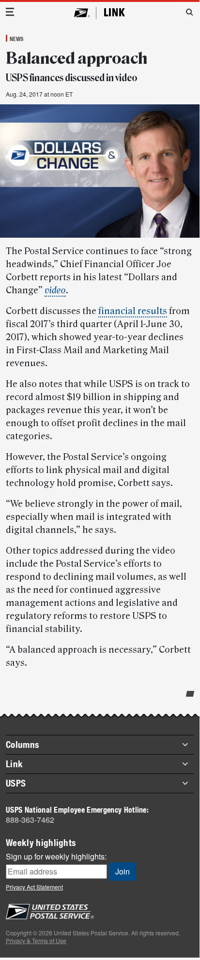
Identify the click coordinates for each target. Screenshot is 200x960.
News (16, 39)
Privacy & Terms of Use (36, 940)
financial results (132, 311)
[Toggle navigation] (10, 12)
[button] (186, 11)
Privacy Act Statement (34, 887)
